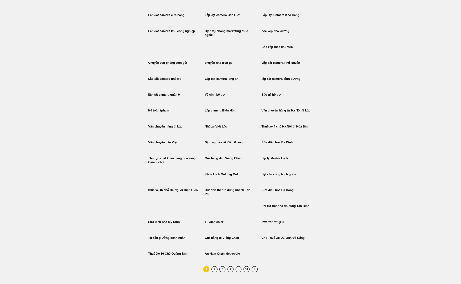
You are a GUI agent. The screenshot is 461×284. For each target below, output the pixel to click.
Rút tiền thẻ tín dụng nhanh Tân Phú (227, 192)
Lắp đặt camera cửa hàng (166, 15)
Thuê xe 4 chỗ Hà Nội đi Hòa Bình (285, 126)
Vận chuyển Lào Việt (162, 142)
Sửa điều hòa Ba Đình (277, 142)
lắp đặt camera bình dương (280, 78)
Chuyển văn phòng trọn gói (167, 62)
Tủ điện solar (214, 222)
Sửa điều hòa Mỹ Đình (164, 222)
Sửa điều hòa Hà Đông (277, 190)
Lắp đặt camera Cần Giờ (222, 15)
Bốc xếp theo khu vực (277, 47)
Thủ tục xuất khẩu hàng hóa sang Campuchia (172, 160)
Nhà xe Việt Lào (216, 126)
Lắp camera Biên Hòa (220, 110)
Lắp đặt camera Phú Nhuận (280, 62)
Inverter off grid (272, 222)
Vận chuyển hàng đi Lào (165, 126)
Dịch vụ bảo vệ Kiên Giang (224, 142)
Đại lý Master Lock (274, 158)
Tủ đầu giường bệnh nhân (166, 238)
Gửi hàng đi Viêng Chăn (222, 238)
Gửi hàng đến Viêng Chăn (223, 158)
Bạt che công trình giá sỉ (279, 174)
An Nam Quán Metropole (222, 253)
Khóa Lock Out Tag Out (221, 174)
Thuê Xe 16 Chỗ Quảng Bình (168, 253)
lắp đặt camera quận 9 (164, 94)
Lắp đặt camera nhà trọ (164, 78)
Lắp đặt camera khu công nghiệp (171, 31)
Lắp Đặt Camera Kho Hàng (280, 15)
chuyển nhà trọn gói (219, 62)
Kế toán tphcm (158, 110)
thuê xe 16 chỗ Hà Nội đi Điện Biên (173, 190)
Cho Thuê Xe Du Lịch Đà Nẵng (283, 238)
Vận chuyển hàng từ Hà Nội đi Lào (285, 110)
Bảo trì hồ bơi (271, 94)
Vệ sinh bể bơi (215, 94)
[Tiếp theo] (255, 269)
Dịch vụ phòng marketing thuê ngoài (226, 33)
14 (246, 269)
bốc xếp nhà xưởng (275, 31)
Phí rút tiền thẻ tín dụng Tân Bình (285, 206)
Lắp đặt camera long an (221, 78)
